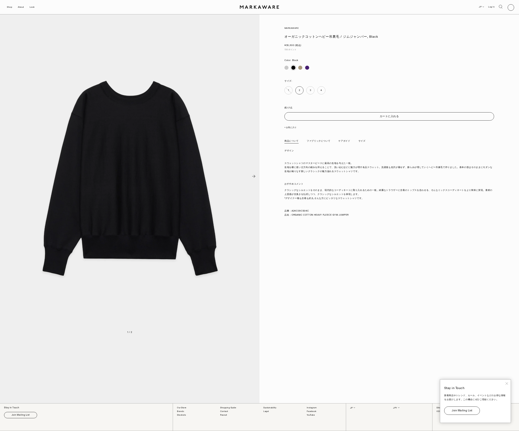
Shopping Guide (228, 407)
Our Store (181, 407)
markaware (291, 28)
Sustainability (269, 407)
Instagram (312, 407)
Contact (224, 411)
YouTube (311, 415)
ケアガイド (344, 141)
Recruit (223, 415)
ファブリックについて (318, 141)
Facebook (311, 411)
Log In (491, 7)
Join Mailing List (21, 415)
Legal (266, 411)
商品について (291, 141)
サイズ (362, 141)
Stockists (181, 415)
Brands (180, 411)
